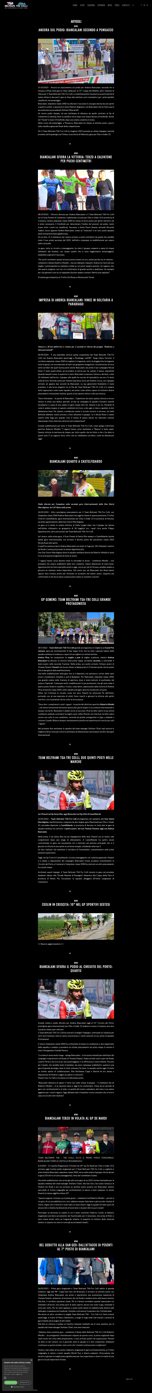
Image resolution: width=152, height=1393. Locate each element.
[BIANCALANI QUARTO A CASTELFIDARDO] (76, 483)
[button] (17, 1387)
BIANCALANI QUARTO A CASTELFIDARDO (76, 461)
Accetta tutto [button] (11, 1382)
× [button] (31, 1360)
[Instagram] (144, 5)
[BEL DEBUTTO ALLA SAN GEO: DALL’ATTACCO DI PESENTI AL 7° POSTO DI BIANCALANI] (76, 1271)
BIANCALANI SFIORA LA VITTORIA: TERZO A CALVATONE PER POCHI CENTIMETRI (76, 159)
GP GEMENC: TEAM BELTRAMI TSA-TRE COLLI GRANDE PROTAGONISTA (76, 601)
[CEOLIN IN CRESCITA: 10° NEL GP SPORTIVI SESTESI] (76, 926)
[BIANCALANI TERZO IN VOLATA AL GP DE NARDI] (76, 1140)
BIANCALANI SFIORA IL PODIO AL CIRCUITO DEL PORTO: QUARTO (76, 968)
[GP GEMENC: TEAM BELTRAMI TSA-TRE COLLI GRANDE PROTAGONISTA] (76, 628)
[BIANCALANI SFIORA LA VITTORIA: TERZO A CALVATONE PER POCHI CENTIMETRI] (76, 190)
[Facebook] (141, 5)
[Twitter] (147, 5)
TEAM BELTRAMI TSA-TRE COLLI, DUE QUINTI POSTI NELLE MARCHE (76, 759)
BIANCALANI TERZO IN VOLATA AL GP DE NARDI (76, 1118)
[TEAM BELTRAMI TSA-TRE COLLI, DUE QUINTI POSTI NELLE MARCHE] (76, 790)
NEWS (76, 26)
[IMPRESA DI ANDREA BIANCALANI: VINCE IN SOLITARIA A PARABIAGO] (76, 326)
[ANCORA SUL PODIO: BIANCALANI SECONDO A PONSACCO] (76, 61)
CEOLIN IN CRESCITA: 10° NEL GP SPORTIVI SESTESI (76, 904)
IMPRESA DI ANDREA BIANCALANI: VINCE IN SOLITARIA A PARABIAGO (76, 302)
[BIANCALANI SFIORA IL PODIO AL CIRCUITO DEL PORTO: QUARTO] (76, 999)
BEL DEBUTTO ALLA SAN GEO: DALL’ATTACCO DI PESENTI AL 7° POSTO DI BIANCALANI (76, 1247)
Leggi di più (19, 1374)
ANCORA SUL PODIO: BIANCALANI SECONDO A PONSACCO (76, 29)
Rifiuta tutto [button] (24, 1382)
